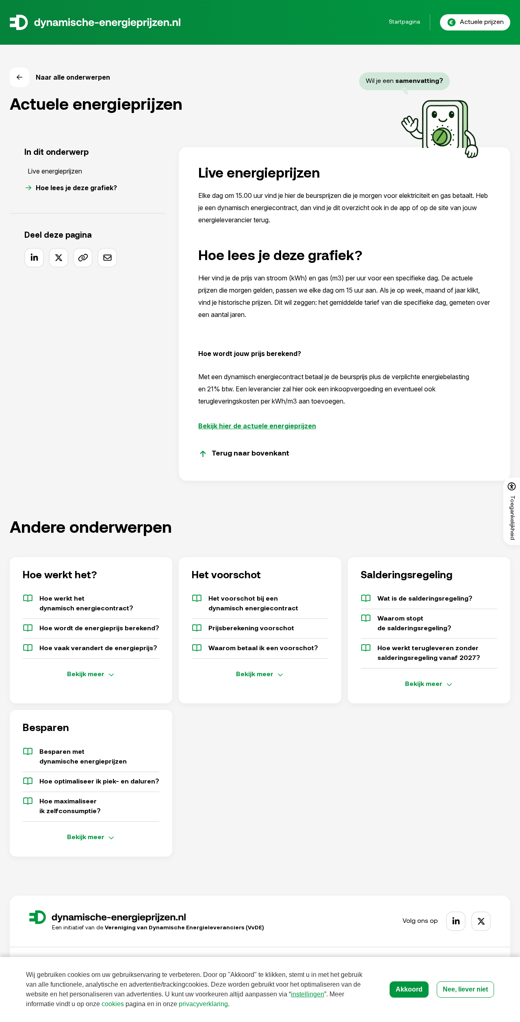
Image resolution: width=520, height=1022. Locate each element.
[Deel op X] (58, 257)
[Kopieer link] (83, 257)
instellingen (307, 994)
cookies (113, 1003)
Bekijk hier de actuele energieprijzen (257, 426)
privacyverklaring (203, 1003)
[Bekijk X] (481, 921)
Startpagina (404, 22)
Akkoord (409, 989)
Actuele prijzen (482, 22)
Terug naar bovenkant (250, 454)
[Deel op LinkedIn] (34, 257)
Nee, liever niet (465, 989)
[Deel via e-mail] (107, 257)
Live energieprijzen (55, 171)
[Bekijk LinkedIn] (456, 921)
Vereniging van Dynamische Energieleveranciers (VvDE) (184, 928)
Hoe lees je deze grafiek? (76, 188)
